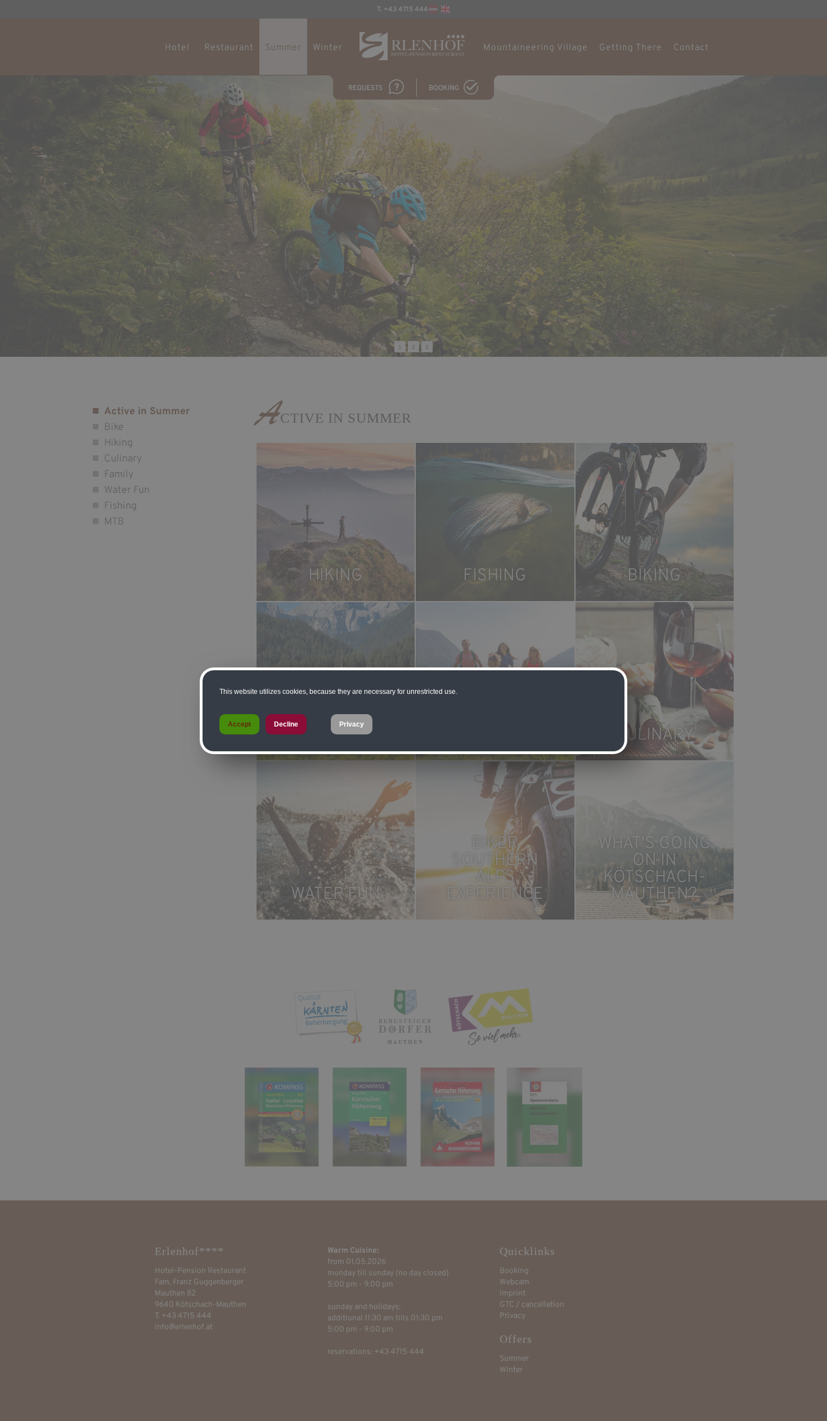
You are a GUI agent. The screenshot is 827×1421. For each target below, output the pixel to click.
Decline (286, 724)
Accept (239, 724)
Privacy (351, 724)
